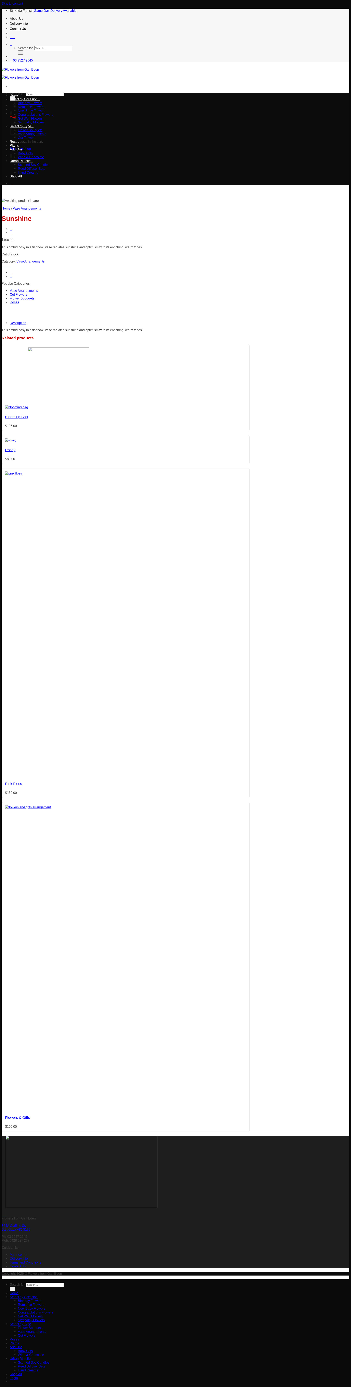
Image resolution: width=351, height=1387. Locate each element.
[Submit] (20, 52)
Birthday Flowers (30, 103)
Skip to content (12, 3)
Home (14, 95)
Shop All (16, 176)
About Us (16, 18)
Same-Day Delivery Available (55, 10)
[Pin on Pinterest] (10, 265)
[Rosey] (10, 440)
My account (18, 1254)
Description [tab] (18, 323)
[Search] (11, 44)
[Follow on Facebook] (11, 37)
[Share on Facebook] (5, 265)
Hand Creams (28, 172)
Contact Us (18, 28)
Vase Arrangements (32, 134)
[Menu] (11, 87)
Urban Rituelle (20, 161)
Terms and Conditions (25, 1262)
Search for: (26, 48)
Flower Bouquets (30, 130)
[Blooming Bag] (47, 407)
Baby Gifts (25, 153)
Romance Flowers (31, 107)
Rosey (10, 450)
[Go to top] (3, 1277)
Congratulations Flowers (35, 114)
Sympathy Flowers (31, 122)
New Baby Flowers (31, 110)
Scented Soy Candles (33, 164)
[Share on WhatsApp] (3, 265)
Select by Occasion (24, 99)
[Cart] (11, 113)
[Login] (11, 183)
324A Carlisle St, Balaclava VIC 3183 (16, 1227)
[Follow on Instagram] (13, 37)
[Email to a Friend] (7, 265)
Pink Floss (13, 784)
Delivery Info (19, 23)
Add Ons (16, 149)
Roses (14, 141)
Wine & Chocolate (31, 157)
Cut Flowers (26, 137)
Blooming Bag (16, 417)
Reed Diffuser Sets (31, 168)
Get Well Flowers (30, 118)
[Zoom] (3, 204)
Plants (14, 145)
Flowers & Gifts (17, 1118)
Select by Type (20, 1324)
